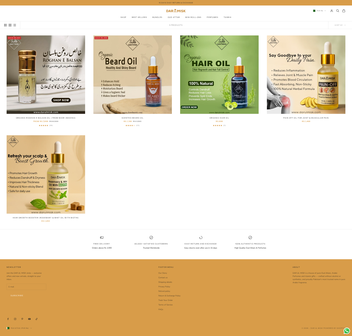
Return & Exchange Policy (169, 295)
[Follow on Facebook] (8, 319)
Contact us (163, 277)
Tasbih (227, 17)
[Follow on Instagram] (15, 319)
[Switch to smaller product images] (10, 25)
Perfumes (212, 17)
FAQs (160, 309)
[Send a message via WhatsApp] (347, 331)
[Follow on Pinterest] (22, 319)
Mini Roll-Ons (193, 17)
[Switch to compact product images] (14, 25)
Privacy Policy (164, 286)
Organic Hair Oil (219, 118)
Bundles (157, 17)
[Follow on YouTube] (29, 319)
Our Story (162, 273)
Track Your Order (165, 300)
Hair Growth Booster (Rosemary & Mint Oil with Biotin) (46, 218)
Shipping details (165, 282)
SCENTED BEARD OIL (133, 118)
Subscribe (17, 295)
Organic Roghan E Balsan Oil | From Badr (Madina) (46, 118)
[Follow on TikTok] (36, 319)
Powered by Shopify (334, 328)
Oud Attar (174, 17)
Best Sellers (139, 17)
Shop (123, 17)
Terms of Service (165, 304)
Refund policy (164, 291)
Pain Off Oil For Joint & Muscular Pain (306, 118)
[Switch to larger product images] (5, 25)
